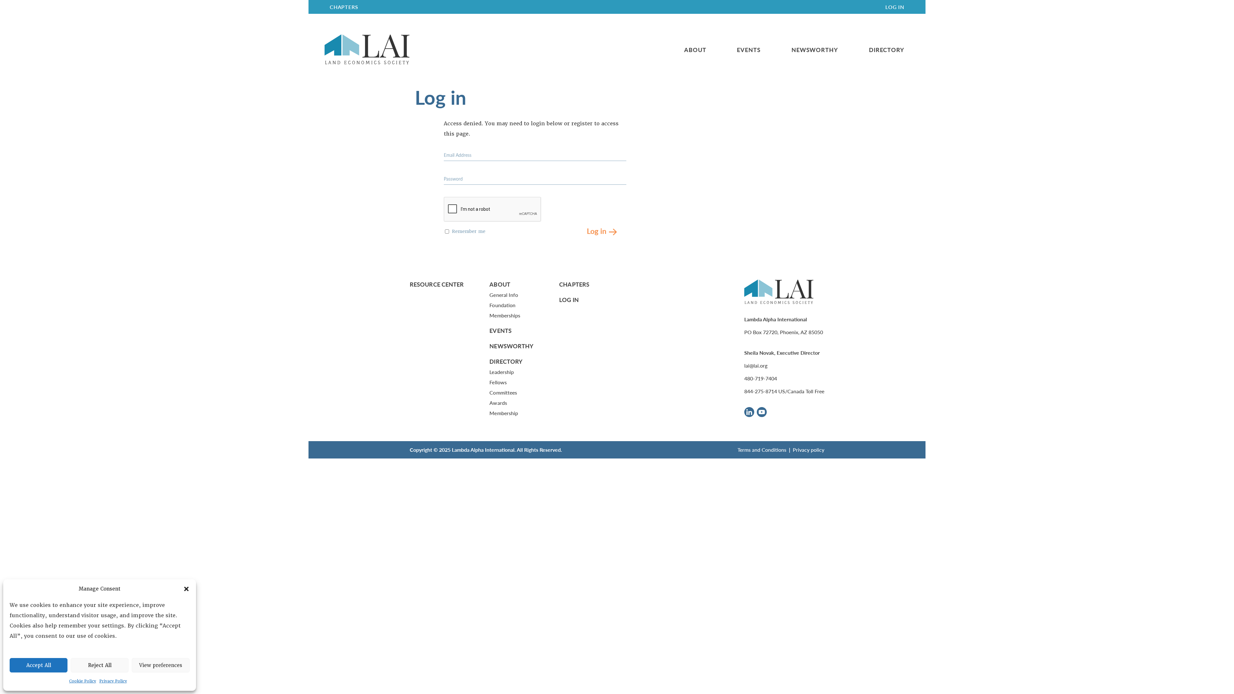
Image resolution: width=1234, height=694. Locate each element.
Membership (503, 413)
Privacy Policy (113, 681)
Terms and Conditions (762, 449)
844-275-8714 (760, 391)
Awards (498, 402)
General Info (503, 294)
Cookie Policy (82, 681)
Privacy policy (808, 449)
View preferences (160, 665)
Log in (596, 231)
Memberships (504, 315)
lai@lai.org (755, 365)
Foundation (502, 305)
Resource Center (437, 284)
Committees (503, 392)
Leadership (501, 372)
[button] (186, 589)
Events (748, 50)
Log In (894, 7)
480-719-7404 (760, 378)
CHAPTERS (344, 7)
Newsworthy (814, 50)
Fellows (498, 382)
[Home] (367, 49)
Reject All (100, 665)
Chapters (574, 284)
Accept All (38, 665)
